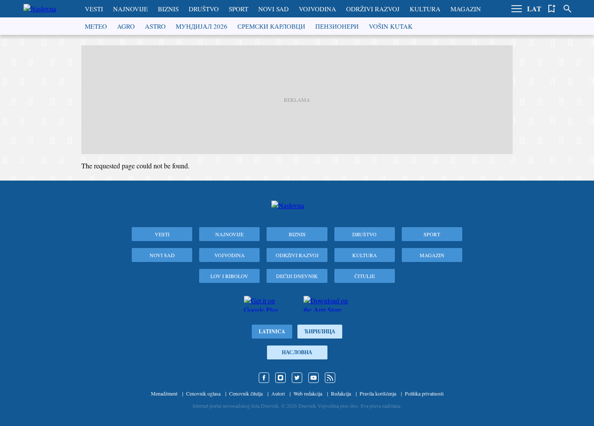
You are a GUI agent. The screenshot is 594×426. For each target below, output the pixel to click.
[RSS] (330, 377)
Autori (278, 393)
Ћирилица (319, 331)
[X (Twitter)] (297, 377)
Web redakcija (308, 393)
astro (155, 26)
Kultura (425, 8)
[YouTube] (313, 377)
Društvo (204, 8)
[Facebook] (264, 377)
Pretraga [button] (567, 9)
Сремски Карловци (271, 26)
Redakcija (341, 393)
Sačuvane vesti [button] (552, 9)
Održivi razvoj (373, 8)
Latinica (272, 331)
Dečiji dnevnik (297, 275)
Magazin (466, 8)
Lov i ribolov (229, 275)
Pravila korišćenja (378, 393)
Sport (238, 8)
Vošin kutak (391, 26)
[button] (516, 9)
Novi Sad (273, 8)
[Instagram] (280, 377)
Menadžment (164, 393)
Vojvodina (317, 8)
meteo (96, 26)
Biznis (168, 8)
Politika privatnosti (424, 393)
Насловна (297, 352)
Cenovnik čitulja (246, 393)
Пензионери (337, 26)
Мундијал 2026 (201, 26)
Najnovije (130, 8)
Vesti (94, 8)
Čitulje (364, 275)
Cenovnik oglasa (203, 393)
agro (126, 26)
